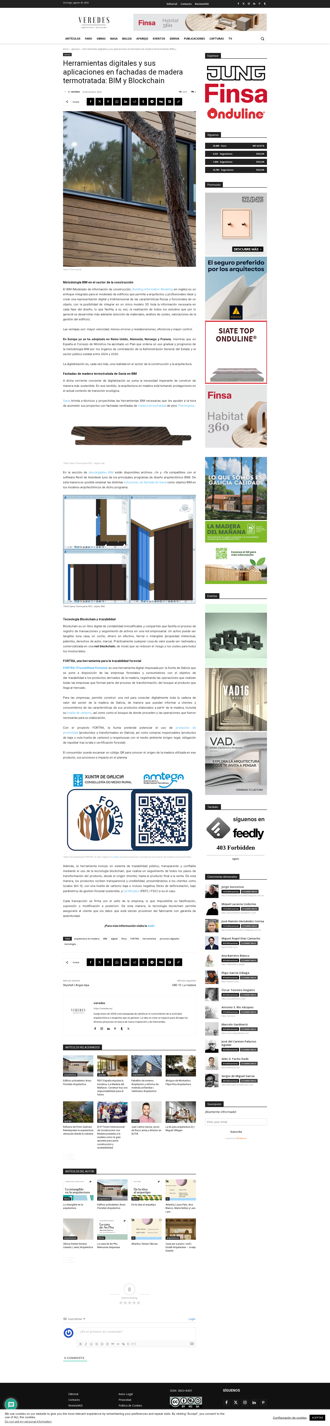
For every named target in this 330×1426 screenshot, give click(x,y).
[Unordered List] (107, 1344)
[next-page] (71, 1156)
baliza (135, 1121)
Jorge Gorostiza (233, 887)
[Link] (123, 1344)
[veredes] (65, 92)
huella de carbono (79, 713)
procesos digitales (169, 938)
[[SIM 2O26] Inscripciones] (236, 635)
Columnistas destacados (222, 876)
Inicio (66, 49)
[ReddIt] (134, 101)
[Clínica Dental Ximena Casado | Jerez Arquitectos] (78, 1229)
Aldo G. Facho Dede (235, 1059)
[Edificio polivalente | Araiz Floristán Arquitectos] (78, 1065)
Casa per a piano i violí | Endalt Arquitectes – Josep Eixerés (181, 1247)
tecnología (70, 944)
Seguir (260, 153)
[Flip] (169, 101)
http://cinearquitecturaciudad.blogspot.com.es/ (243, 895)
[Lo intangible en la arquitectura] (78, 1190)
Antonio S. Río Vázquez (238, 1007)
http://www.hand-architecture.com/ (237, 1085)
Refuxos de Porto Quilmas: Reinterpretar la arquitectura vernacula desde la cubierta (78, 1130)
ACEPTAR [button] (317, 1417)
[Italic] (86, 1344)
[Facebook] (238, 4)
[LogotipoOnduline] (236, 113)
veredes (75, 91)
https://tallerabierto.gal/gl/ (233, 964)
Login (191, 1319)
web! (151, 926)
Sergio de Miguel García (238, 1076)
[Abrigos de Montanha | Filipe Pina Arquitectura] (181, 1065)
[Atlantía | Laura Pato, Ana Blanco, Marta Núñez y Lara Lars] (181, 1190)
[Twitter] (243, 4)
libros (67, 1198)
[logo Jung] (236, 73)
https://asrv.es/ (228, 1016)
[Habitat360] (236, 416)
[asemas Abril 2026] (236, 288)
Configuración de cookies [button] (290, 1418)
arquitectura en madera (86, 938)
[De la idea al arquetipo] (146, 1190)
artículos (171, 1121)
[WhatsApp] (117, 101)
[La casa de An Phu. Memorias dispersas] (112, 1229)
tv (167, 1198)
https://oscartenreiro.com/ (233, 999)
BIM (105, 938)
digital (114, 938)
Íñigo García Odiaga (235, 973)
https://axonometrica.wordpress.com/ (239, 913)
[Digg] (161, 101)
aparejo (75, 49)
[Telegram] (152, 101)
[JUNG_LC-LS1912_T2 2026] (236, 224)
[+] (134, 1343)
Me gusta (258, 145)
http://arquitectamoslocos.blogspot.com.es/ (241, 930)
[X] (99, 101)
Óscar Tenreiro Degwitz (238, 990)
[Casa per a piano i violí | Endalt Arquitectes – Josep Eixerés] (181, 1229)
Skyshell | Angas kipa (76, 985)
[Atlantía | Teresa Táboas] (146, 1229)
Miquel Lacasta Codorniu (239, 904)
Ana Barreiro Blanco (235, 955)
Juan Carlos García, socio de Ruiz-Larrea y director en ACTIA (146, 1130)
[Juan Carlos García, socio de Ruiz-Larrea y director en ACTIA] (146, 1112)
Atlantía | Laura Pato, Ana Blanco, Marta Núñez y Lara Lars (180, 1208)
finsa (124, 938)
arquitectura (70, 1074)
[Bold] (80, 1344)
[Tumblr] (265, 4)
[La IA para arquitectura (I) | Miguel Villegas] (181, 1112)
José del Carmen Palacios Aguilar (239, 1043)
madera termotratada (152, 405)
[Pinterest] (259, 4)
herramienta (149, 938)
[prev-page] (65, 1156)
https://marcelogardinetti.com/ (235, 1033)
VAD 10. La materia (184, 985)
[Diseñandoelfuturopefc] (236, 552)
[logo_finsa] (236, 93)
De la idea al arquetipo (143, 1204)
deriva (101, 1121)
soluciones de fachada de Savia (145, 482)
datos (117, 857)
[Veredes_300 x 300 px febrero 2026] (236, 488)
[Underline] (91, 1344)
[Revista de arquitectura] (93, 22)
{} (128, 1343)
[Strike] (96, 1344)
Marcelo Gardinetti (235, 1024)
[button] (262, 38)
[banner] (236, 763)
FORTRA (134, 938)
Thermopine (186, 405)
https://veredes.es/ (103, 1008)
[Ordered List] (102, 1344)
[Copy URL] (178, 101)
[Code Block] (118, 1344)
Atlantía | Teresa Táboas (144, 1243)
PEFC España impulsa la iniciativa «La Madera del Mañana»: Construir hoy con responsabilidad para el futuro (112, 1087)
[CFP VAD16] (236, 699)
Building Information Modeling (152, 289)
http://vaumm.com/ (230, 981)
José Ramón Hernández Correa (243, 921)
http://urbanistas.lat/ (231, 1067)
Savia (66, 400)
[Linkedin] (254, 4)
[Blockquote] (112, 1344)
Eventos (212, 596)
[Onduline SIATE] (236, 352)
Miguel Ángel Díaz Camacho (241, 938)
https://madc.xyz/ (230, 947)
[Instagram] (249, 4)
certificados (131, 891)
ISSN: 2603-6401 (181, 1390)
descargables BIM (101, 472)
